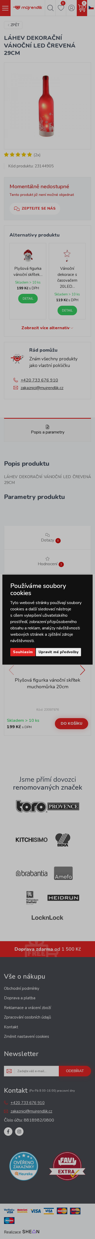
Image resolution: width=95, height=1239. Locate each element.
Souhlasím (23, 651)
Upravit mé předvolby (58, 651)
